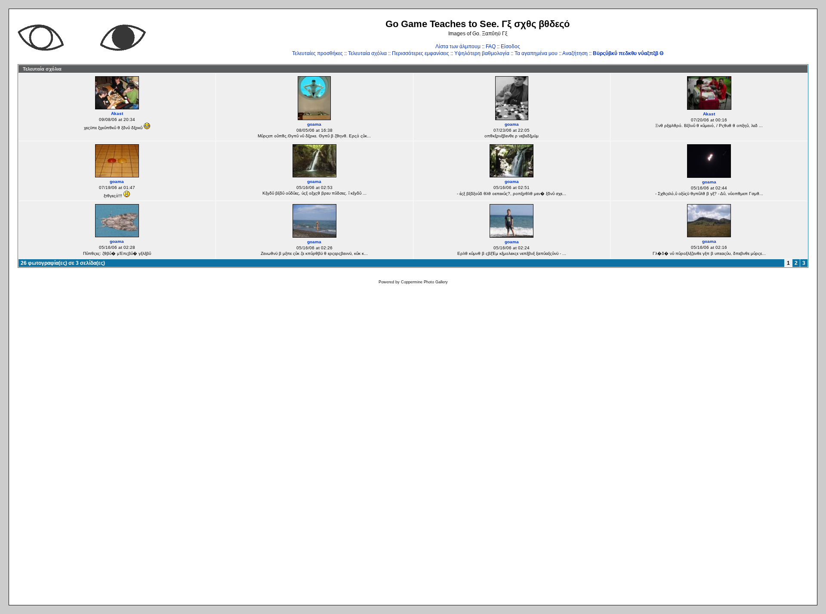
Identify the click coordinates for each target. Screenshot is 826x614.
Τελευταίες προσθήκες (317, 53)
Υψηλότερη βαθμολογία (481, 53)
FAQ (491, 46)
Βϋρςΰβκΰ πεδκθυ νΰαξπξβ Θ (628, 53)
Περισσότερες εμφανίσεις (420, 53)
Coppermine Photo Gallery (424, 282)
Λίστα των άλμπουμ (458, 46)
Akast (117, 113)
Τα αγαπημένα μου (536, 53)
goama (314, 124)
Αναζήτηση (575, 53)
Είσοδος (510, 46)
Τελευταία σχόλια (367, 53)
